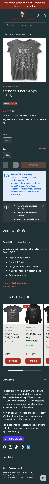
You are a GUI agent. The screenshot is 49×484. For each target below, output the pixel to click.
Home (5, 34)
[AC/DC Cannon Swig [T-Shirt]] (13, 314)
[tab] (8, 242)
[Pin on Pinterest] (23, 231)
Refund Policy (22, 475)
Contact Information (25, 477)
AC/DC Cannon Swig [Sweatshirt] (33, 337)
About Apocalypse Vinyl (12, 472)
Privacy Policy (28, 472)
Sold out (33, 165)
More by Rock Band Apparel (16, 283)
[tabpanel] (24, 262)
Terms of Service (9, 477)
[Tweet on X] (13, 231)
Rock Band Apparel (11, 86)
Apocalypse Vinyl (15, 468)
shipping (15, 115)
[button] (45, 16)
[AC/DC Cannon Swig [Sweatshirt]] (33, 314)
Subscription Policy (37, 475)
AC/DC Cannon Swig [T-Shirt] (21, 34)
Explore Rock (9, 286)
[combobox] (24, 25)
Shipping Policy (8, 475)
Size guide (41, 149)
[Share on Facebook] (18, 231)
